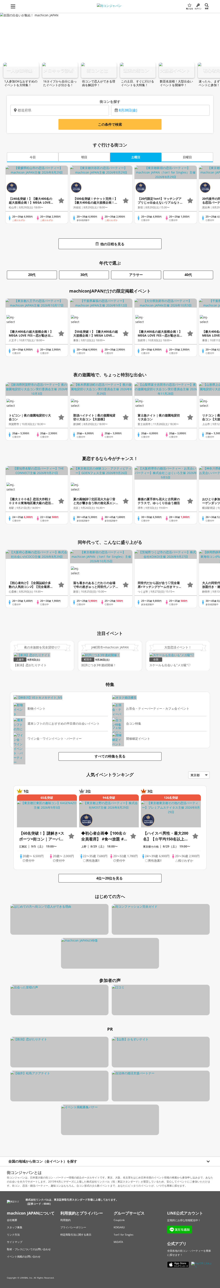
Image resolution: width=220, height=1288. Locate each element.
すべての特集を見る (110, 756)
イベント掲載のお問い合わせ (23, 1256)
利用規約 (65, 1220)
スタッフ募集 (14, 1227)
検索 (206, 8)
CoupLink (119, 1220)
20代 (31, 274)
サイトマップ (14, 1242)
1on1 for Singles (123, 1234)
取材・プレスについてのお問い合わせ (29, 1249)
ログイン (198, 8)
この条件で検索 (110, 124)
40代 (188, 274)
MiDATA (118, 1242)
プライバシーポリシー (73, 1227)
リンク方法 (13, 1234)
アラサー (136, 274)
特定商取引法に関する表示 (75, 1234)
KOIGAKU (119, 1227)
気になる (189, 8)
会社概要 (12, 1220)
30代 (84, 274)
